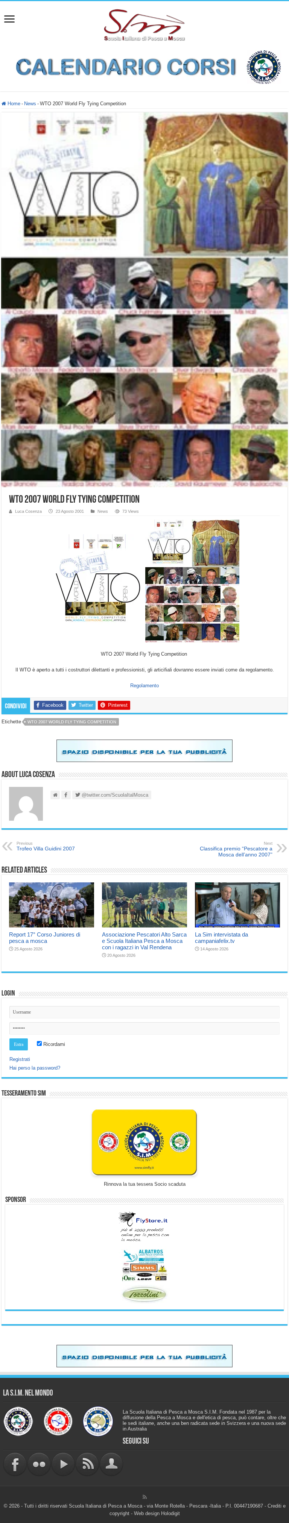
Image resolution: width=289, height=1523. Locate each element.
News (30, 103)
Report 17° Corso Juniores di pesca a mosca (44, 937)
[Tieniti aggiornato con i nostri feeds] (87, 1464)
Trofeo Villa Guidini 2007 (46, 846)
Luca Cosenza (28, 511)
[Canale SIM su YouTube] (63, 1464)
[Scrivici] (111, 1464)
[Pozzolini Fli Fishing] (144, 1294)
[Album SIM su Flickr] (39, 1464)
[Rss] (145, 1497)
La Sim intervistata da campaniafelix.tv (221, 937)
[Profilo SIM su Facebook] (15, 1464)
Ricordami (53, 1044)
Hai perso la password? (34, 1068)
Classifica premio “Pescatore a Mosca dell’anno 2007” (236, 849)
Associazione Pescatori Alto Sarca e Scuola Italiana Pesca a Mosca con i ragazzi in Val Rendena (144, 940)
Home (13, 103)
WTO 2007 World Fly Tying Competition (71, 722)
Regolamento (144, 685)
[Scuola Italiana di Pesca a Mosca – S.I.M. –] (144, 24)
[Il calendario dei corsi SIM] (144, 66)
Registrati (19, 1059)
